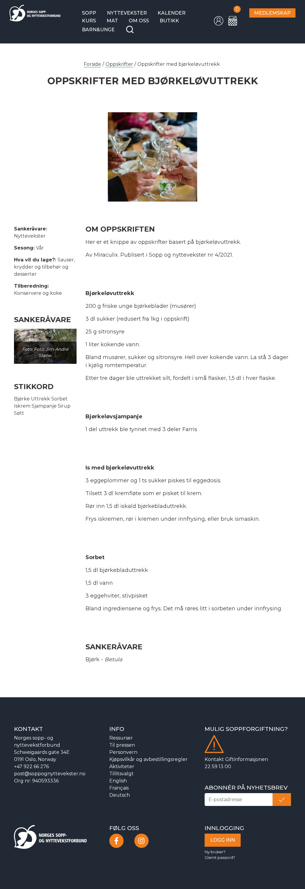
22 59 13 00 (218, 766)
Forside (92, 64)
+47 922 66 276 (31, 766)
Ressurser (121, 738)
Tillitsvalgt (121, 773)
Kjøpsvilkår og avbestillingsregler (148, 759)
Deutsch (119, 795)
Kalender (172, 13)
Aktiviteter (121, 766)
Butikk (169, 21)
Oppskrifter (119, 64)
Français (119, 788)
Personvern (123, 752)
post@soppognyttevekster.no (49, 773)
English (118, 781)
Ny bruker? (215, 852)
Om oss (139, 21)
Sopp (89, 13)
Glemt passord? (220, 857)
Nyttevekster (127, 13)
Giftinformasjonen (246, 759)
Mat (112, 21)
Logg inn (222, 840)
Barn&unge (98, 29)
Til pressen (122, 745)
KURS (89, 21)
